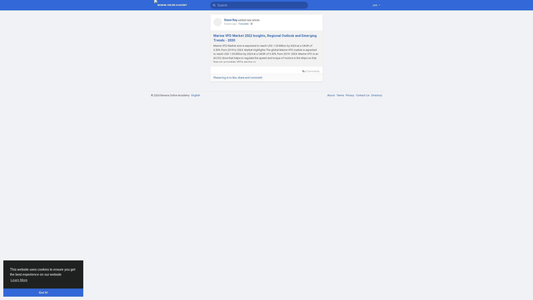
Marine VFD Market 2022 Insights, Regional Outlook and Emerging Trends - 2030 (265, 38)
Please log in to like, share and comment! (237, 77)
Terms (341, 95)
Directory (376, 95)
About (331, 95)
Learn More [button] (19, 280)
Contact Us (363, 95)
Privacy (350, 95)
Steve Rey (230, 20)
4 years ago (230, 23)
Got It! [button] (43, 292)
